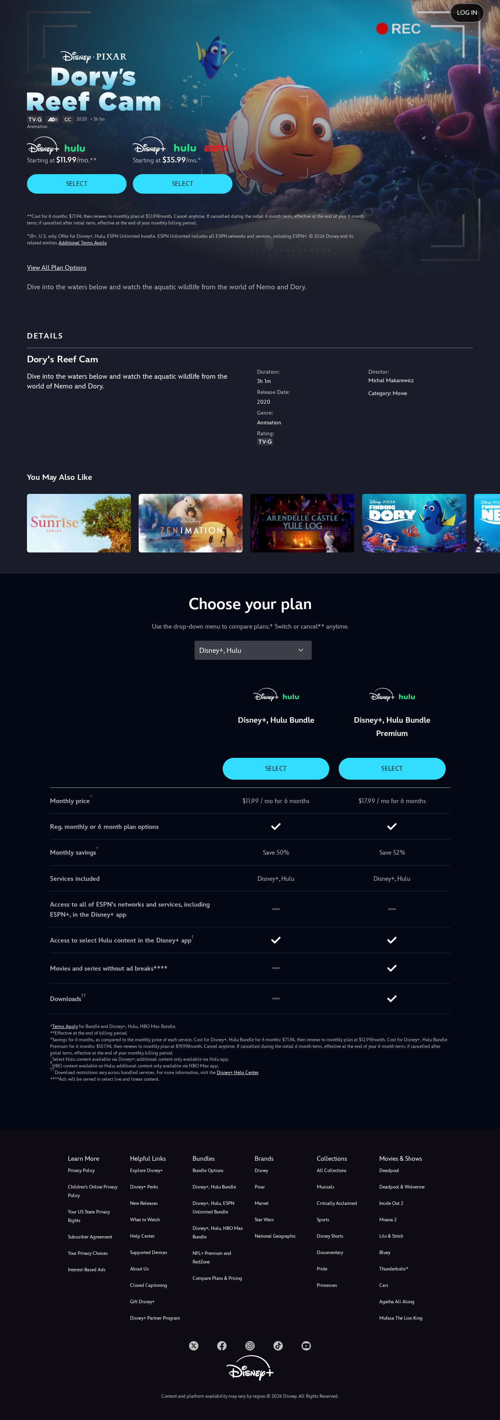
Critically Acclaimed (337, 1203)
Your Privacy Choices (88, 1253)
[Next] (485, 522)
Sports (323, 1219)
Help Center (142, 1236)
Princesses (327, 1285)
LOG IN (467, 12)
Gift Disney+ (142, 1301)
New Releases (144, 1203)
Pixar (260, 1187)
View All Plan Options (56, 267)
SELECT (77, 183)
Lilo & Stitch (391, 1236)
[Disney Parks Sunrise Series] (79, 523)
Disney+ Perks (144, 1187)
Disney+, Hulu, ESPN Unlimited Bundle (213, 1208)
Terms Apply (65, 1026)
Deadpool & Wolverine (402, 1187)
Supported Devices (148, 1252)
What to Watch (145, 1219)
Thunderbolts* (393, 1269)
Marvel (262, 1203)
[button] (156, 1158)
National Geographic (275, 1236)
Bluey (384, 1252)
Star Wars (264, 1219)
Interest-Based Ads (86, 1269)
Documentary (330, 1252)
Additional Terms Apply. (83, 243)
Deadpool (389, 1170)
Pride (322, 1269)
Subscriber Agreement (90, 1237)
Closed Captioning (148, 1285)
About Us (139, 1269)
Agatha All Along (396, 1301)
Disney (261, 1170)
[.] (193, 1346)
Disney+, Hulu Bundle (214, 1187)
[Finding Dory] (414, 523)
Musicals (325, 1187)
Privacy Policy (81, 1170)
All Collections (331, 1170)
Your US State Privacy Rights (89, 1216)
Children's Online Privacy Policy (92, 1191)
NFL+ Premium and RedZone (212, 1258)
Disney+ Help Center (237, 1072)
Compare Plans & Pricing (217, 1278)
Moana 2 (387, 1219)
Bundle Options (208, 1170)
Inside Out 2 (391, 1203)
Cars (383, 1285)
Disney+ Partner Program (155, 1318)
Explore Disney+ (146, 1170)
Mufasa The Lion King (401, 1318)
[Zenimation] (191, 523)
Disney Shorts (330, 1236)
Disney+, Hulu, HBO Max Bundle (218, 1233)
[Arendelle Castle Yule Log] (302, 523)
